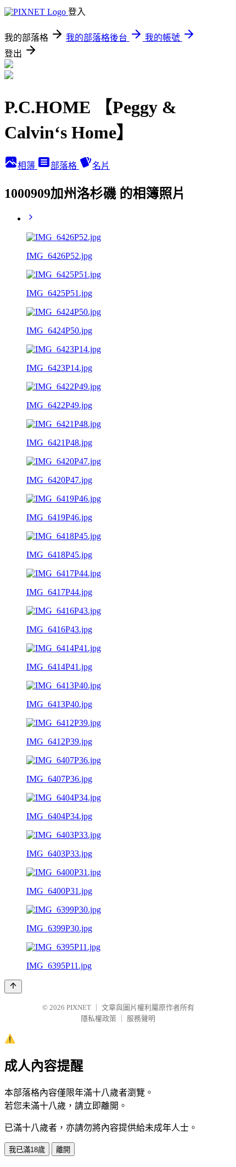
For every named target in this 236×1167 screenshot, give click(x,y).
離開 (63, 1150)
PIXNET (78, 1007)
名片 (101, 165)
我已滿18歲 (27, 1150)
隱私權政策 (98, 1018)
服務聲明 (141, 1018)
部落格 (64, 165)
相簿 (27, 165)
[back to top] (13, 986)
